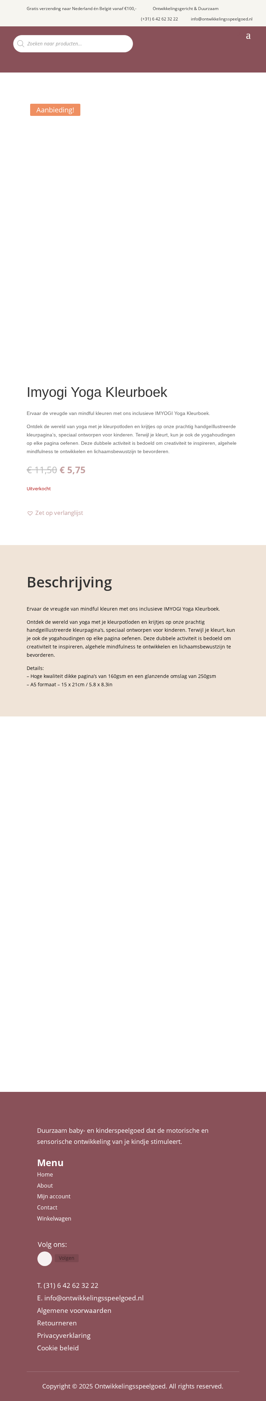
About (45, 1185)
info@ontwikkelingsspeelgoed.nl (221, 19)
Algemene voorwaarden (74, 1310)
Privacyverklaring (63, 1335)
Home (45, 1174)
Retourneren (57, 1322)
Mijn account (54, 1196)
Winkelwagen (54, 1218)
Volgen (66, 1258)
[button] (55, 513)
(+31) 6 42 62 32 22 (159, 19)
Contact (47, 1207)
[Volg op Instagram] (44, 1258)
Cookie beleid (58, 1347)
